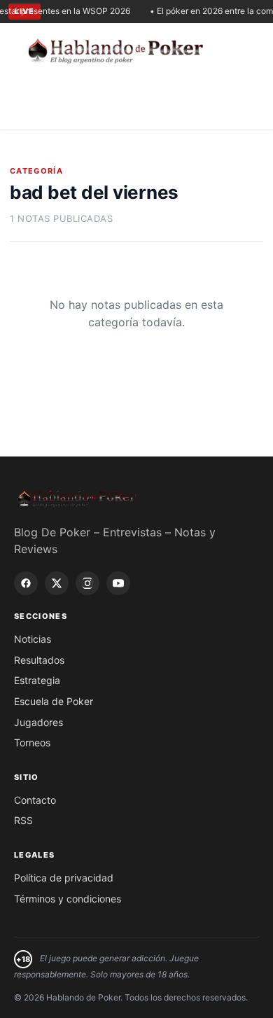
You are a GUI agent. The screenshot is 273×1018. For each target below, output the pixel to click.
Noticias (32, 639)
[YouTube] (118, 583)
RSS (23, 820)
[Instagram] (87, 583)
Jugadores (38, 722)
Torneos (32, 742)
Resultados (39, 660)
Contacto (35, 800)
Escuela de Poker (53, 701)
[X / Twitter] (57, 583)
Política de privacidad (63, 878)
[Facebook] (26, 583)
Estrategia (37, 680)
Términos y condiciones (67, 899)
